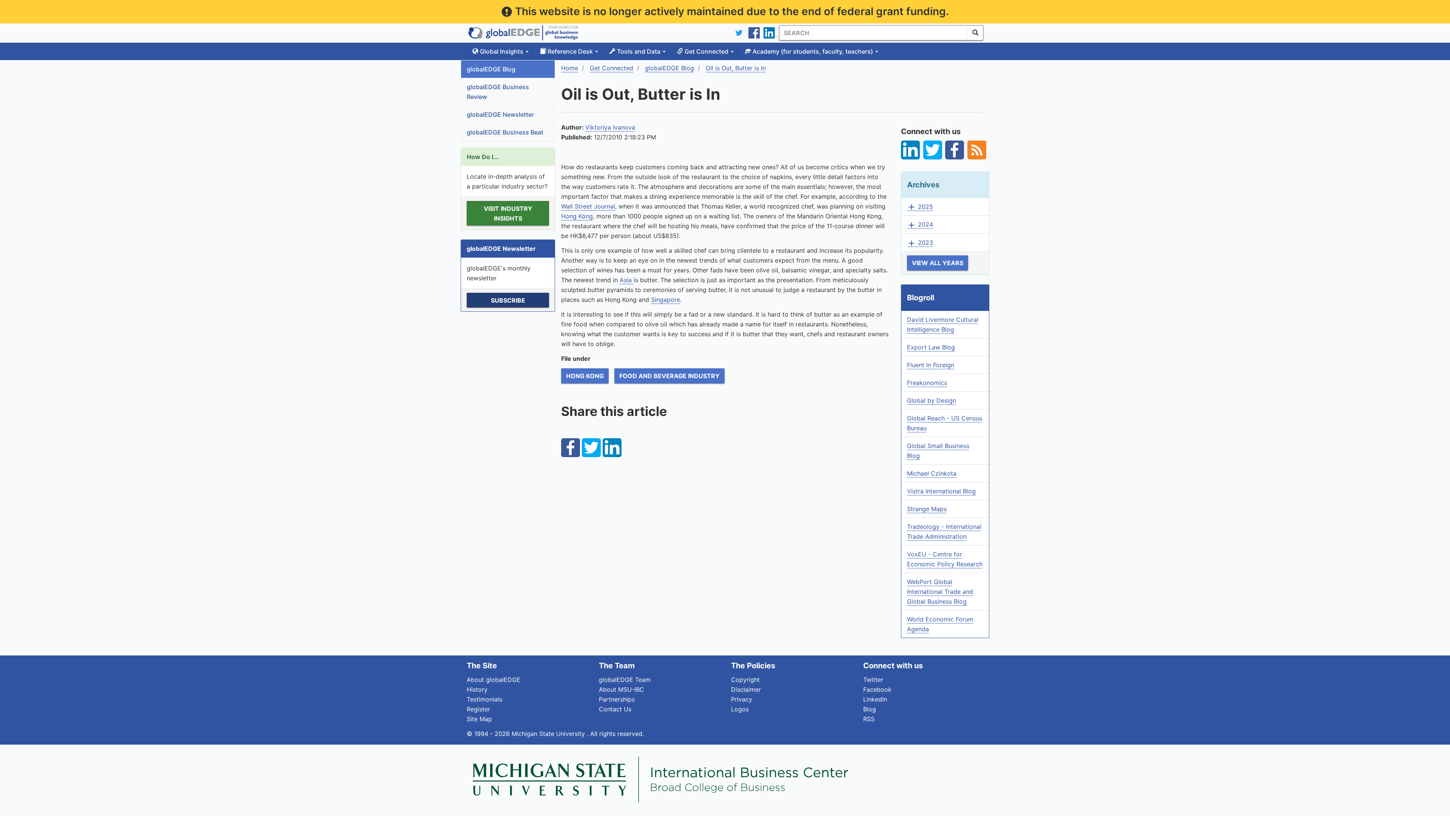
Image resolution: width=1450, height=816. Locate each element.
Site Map (479, 719)
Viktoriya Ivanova (610, 127)
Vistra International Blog (941, 491)
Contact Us (615, 709)
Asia (627, 280)
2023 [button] (920, 243)
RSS (869, 719)
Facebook (877, 689)
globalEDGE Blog (491, 69)
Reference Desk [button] (570, 51)
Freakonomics (927, 382)
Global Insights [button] (501, 51)
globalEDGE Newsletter (500, 114)
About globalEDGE (493, 679)
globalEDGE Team (625, 679)
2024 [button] (920, 225)
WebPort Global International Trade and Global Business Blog (940, 591)
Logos (740, 709)
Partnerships (617, 699)
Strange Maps (927, 509)
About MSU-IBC (621, 689)
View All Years (937, 263)
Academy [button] (812, 51)
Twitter (873, 679)
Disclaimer (746, 689)
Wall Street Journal (588, 206)
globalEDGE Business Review (498, 91)
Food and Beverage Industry (669, 376)
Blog (869, 709)
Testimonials (484, 699)
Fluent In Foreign (930, 365)
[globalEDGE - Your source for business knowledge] (523, 32)
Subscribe (508, 300)
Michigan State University (549, 733)
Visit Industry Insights (508, 213)
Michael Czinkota (931, 473)
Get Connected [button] (706, 51)
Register (478, 709)
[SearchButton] (975, 32)
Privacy (741, 699)
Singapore (665, 299)
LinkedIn (875, 699)
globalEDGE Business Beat (505, 132)
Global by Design (931, 400)
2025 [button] (920, 207)
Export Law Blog (931, 347)
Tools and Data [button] (638, 51)
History (477, 689)
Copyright (745, 679)
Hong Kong (577, 216)
